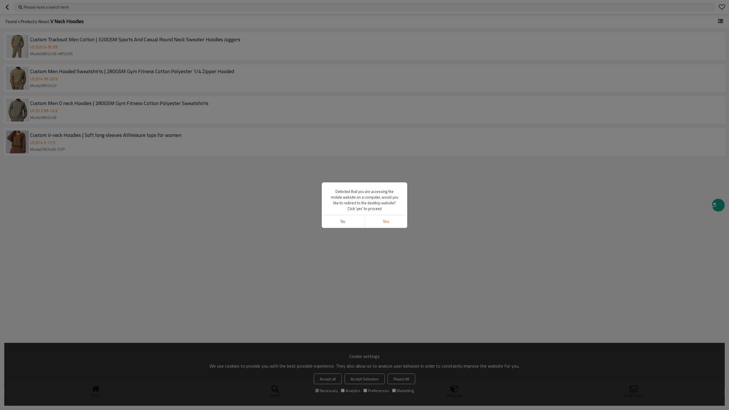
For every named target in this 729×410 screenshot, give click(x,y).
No (343, 221)
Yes (386, 221)
